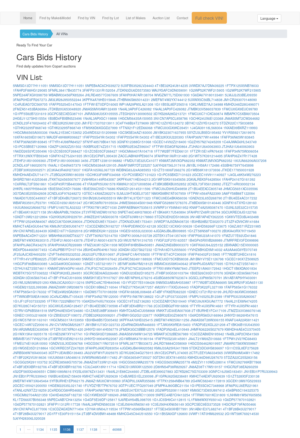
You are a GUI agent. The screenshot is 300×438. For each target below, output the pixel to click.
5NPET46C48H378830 (135, 212)
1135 (53, 429)
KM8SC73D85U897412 (207, 390)
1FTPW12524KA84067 (30, 221)
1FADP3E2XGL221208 (208, 324)
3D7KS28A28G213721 (170, 113)
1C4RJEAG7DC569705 (30, 104)
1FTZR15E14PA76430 (206, 151)
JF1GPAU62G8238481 (171, 376)
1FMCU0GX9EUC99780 (240, 109)
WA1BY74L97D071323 (134, 198)
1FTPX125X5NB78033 (242, 85)
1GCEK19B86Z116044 (101, 287)
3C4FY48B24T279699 (132, 123)
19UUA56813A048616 (64, 357)
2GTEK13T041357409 (169, 235)
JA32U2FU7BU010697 (98, 254)
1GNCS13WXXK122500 (135, 366)
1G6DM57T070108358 (100, 291)
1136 (67, 429)
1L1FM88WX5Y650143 (204, 399)
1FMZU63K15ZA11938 (100, 245)
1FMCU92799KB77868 (244, 362)
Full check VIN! (209, 18)
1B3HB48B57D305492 (101, 320)
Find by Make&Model (55, 17)
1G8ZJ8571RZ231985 (244, 226)
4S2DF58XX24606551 (29, 371)
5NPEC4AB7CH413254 (172, 395)
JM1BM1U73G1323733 (102, 324)
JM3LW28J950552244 (64, 99)
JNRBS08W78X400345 (30, 352)
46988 (117, 429)
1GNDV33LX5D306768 (66, 343)
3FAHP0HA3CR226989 (65, 245)
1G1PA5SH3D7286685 (101, 334)
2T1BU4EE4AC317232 (240, 198)
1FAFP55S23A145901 (170, 338)
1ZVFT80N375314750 (101, 235)
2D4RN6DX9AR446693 (138, 324)
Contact (182, 17)
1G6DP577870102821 (239, 399)
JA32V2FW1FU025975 (101, 352)
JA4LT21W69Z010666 (204, 338)
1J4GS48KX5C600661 (65, 263)
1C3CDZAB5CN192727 (102, 226)
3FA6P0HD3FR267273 (30, 99)
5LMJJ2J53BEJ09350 (241, 95)
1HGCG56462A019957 (205, 343)
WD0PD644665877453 (30, 249)
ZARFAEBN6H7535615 (135, 207)
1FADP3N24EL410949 (172, 329)
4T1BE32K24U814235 (171, 85)
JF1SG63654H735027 (135, 357)
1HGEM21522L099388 (30, 287)
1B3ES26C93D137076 (206, 273)
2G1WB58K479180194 (136, 338)
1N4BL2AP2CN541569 (242, 334)
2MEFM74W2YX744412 (169, 99)
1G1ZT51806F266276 (168, 170)
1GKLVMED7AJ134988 (206, 104)
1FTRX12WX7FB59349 (30, 155)
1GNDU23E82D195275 (137, 273)
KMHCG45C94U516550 (135, 413)
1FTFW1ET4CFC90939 (168, 254)
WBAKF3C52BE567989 (171, 334)
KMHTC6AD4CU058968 (137, 310)
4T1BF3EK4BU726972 (65, 198)
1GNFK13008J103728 (135, 235)
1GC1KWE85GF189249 (101, 395)
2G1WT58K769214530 (242, 413)
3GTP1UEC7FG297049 (135, 385)
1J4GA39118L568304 (206, 127)
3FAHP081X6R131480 (171, 155)
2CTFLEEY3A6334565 (206, 352)
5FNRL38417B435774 (64, 90)
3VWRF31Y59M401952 (170, 207)
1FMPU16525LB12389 (205, 296)
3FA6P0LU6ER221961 (242, 385)
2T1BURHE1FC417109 (208, 310)
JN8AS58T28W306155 (207, 320)
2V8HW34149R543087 (99, 179)
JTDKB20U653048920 (64, 109)
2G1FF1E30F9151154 (64, 413)
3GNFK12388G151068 (134, 141)
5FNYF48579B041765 (99, 141)
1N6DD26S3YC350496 (30, 151)
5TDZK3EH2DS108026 (171, 216)
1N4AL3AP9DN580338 (98, 404)
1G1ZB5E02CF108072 (65, 315)
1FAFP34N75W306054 (241, 151)
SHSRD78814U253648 (30, 179)
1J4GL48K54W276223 (244, 174)
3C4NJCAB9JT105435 (66, 296)
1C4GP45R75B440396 (65, 184)
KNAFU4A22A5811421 (242, 320)
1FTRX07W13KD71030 (99, 207)
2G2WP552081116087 (172, 390)
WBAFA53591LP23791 (30, 202)
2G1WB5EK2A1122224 (100, 230)
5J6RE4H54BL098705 (134, 399)
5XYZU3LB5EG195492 (204, 132)
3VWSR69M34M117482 (242, 352)
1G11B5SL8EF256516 (171, 104)
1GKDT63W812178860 (136, 216)
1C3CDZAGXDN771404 (66, 409)
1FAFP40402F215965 (203, 254)
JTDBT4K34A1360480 (64, 259)
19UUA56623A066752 (29, 207)
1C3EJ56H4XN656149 (133, 404)
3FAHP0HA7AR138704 (136, 95)
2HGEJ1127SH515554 (30, 118)
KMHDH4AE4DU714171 (31, 174)
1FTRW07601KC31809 (208, 395)
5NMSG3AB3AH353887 (173, 282)
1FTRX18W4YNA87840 (170, 268)
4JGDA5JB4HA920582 (136, 348)
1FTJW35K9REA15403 (173, 324)
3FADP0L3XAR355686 (138, 380)
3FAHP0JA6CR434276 (30, 245)
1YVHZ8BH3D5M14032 (204, 249)
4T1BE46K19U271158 (29, 212)
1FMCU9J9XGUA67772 (205, 301)
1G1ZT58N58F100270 (204, 230)
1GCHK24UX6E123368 (206, 118)
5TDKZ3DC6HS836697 (206, 348)
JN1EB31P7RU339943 (261, 371)
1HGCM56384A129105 (99, 165)
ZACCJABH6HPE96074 (135, 155)
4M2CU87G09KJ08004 (65, 221)
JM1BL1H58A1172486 (203, 165)
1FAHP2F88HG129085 (30, 90)
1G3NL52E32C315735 (241, 207)
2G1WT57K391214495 (205, 155)
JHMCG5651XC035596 (240, 188)
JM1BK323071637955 (169, 132)
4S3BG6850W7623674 (170, 277)
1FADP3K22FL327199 (206, 287)
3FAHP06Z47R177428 (240, 155)
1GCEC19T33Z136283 (133, 301)
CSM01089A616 (59, 371)
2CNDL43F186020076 (29, 165)
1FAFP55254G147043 (65, 104)
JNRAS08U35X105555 (101, 113)
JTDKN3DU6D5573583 (133, 90)
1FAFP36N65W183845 (237, 137)
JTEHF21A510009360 (29, 160)
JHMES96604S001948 (136, 202)
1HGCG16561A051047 (65, 202)
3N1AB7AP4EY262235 (207, 216)
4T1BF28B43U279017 (239, 409)
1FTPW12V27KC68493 (239, 338)
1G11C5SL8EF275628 (242, 348)
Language (268, 18)
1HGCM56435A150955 (135, 118)
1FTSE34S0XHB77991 (171, 409)
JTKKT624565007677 (64, 179)
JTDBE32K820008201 (99, 315)
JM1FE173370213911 (98, 123)
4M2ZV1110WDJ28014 (208, 362)
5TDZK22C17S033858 (236, 123)
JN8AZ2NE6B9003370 (172, 245)
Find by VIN (86, 17)
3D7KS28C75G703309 (191, 371)
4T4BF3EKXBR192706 (30, 366)
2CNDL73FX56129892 (204, 184)
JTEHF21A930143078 (66, 240)
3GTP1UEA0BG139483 (65, 352)
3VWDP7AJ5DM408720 (171, 221)
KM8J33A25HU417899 (171, 348)
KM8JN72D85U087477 (67, 226)
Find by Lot (110, 17)
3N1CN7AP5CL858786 (171, 118)
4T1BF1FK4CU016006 (65, 277)
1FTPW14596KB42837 (136, 409)
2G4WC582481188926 (135, 259)
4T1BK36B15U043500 (243, 324)
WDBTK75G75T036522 (30, 273)
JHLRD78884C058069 (170, 343)
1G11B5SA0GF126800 (171, 413)
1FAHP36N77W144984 (202, 137)
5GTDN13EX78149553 (170, 357)
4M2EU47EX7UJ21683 (137, 390)
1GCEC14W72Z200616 (30, 324)
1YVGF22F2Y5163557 (170, 240)
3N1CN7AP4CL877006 (30, 409)
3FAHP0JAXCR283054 (102, 348)
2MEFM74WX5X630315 (31, 240)
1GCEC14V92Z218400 (169, 141)
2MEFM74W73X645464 (31, 380)
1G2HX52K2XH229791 (66, 216)
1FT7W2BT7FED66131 (171, 151)
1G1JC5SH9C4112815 (169, 399)
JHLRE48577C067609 (101, 95)
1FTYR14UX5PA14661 (206, 305)
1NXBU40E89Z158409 (64, 376)
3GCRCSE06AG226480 (101, 273)
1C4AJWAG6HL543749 (239, 141)
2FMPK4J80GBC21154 (171, 385)
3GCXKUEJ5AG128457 (65, 305)
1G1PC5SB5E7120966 (30, 146)
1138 (93, 429)
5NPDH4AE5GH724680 (65, 310)
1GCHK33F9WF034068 (102, 174)
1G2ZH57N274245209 (204, 141)
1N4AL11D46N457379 (64, 165)
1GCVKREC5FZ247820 (66, 348)
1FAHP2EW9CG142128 (138, 226)
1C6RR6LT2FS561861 (30, 184)
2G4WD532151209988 (100, 132)
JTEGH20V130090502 (135, 113)
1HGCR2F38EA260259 (240, 366)
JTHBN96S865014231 (133, 99)
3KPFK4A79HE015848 (99, 99)
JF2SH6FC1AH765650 (133, 254)
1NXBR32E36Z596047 (134, 146)
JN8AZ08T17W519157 (205, 366)
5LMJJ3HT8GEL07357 (133, 193)
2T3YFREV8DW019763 (99, 212)
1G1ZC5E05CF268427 (65, 151)
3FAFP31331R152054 (98, 90)
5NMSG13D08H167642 (99, 259)
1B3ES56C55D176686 (64, 188)
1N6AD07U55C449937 (30, 198)
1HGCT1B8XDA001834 (239, 268)
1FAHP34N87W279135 (102, 390)
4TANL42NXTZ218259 (30, 390)
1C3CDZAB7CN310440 (169, 301)
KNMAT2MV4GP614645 (65, 268)
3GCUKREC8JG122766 (239, 212)
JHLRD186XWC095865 (239, 291)
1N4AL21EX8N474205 (240, 301)
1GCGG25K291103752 (30, 362)
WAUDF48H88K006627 (63, 137)
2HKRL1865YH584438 (30, 188)
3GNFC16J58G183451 (226, 371)
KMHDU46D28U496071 (241, 104)
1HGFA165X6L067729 (98, 170)
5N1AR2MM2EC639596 (31, 329)
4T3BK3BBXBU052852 (169, 184)
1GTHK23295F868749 (29, 127)
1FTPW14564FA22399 (204, 193)
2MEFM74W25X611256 (171, 320)
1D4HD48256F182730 (65, 395)
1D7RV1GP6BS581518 (30, 310)
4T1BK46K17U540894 (169, 212)
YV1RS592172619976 (238, 132)
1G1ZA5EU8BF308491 (101, 310)
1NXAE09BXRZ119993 (240, 127)
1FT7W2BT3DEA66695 (209, 282)
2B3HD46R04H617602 (100, 249)
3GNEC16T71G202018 (65, 230)
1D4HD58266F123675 (210, 226)
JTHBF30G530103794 (172, 273)
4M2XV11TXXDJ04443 (171, 287)
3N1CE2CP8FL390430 (100, 155)
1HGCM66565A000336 (30, 132)
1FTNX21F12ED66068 (136, 127)
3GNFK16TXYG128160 (239, 202)
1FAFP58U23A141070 (204, 235)
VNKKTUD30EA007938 (173, 310)
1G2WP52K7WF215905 (206, 90)
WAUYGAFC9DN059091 (170, 90)
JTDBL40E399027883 (156, 371)
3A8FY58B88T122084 (238, 193)
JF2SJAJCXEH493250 (29, 254)
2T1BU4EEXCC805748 (205, 188)
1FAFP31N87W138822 (136, 296)
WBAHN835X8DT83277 (66, 235)
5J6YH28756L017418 (169, 165)
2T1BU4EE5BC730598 (101, 305)
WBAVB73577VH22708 (30, 338)
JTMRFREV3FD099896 (241, 240)
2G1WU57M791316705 (135, 240)
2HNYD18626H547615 (241, 315)
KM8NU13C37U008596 (133, 184)
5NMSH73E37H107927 (100, 277)
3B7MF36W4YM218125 (135, 263)
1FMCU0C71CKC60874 (205, 113)
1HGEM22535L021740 (65, 385)
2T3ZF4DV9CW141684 (242, 221)
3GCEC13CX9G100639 (174, 226)
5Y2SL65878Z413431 (88, 371)
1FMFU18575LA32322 (64, 207)
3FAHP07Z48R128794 (203, 212)
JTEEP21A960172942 (204, 268)
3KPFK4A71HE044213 (133, 179)
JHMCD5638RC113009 (137, 395)
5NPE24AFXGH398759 (30, 95)
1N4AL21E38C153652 (65, 132)
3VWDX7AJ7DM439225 (206, 85)
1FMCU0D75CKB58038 (170, 259)
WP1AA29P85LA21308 (136, 104)
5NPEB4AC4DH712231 (30, 235)
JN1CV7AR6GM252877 (66, 324)
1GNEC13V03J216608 (30, 315)
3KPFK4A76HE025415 (136, 320)
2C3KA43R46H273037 (64, 170)
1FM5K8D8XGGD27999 (100, 127)
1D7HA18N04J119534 (101, 409)
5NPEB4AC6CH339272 (102, 85)
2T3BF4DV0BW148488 (99, 413)
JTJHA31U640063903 (204, 146)
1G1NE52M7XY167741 (65, 334)
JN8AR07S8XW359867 (240, 343)
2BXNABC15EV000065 (241, 245)
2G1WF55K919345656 (168, 179)
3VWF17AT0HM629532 (206, 413)
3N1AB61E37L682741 (205, 409)
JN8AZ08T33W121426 (100, 362)
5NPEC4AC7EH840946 (102, 282)
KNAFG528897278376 (170, 202)
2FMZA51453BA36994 (30, 109)
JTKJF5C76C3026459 (100, 268)
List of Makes (136, 17)
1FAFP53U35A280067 (239, 296)
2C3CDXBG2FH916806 (171, 305)
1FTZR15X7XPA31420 (66, 329)
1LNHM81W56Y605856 (244, 395)
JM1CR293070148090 (240, 99)
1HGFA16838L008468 (134, 291)
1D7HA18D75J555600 (169, 249)
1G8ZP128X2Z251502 (64, 146)
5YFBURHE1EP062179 (66, 380)
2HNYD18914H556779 (101, 329)
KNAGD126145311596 (133, 188)
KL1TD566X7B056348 (29, 399)
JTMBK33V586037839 (204, 109)
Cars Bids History (35, 34)
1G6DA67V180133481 (207, 95)
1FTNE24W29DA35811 (64, 291)
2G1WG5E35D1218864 (30, 348)
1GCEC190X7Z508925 (242, 259)
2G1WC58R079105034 (100, 202)
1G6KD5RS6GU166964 (205, 315)
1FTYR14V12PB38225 (30, 259)
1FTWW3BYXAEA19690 (31, 296)
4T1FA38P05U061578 (99, 184)
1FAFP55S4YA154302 (98, 137)
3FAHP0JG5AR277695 (206, 263)
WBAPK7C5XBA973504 (241, 113)
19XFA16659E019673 (29, 137)
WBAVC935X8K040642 (171, 263)
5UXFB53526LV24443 (137, 85)
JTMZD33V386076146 (244, 310)
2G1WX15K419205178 (30, 334)
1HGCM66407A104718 (135, 151)
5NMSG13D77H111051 (30, 85)
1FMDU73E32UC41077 (140, 160)
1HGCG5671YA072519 (101, 343)
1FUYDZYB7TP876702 (100, 385)
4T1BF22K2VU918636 (29, 357)
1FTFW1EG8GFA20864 (169, 146)
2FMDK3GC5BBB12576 (137, 329)
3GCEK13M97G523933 (243, 380)
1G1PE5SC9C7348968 (207, 385)
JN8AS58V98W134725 (136, 334)
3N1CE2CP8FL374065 (171, 352)
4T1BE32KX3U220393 (167, 137)
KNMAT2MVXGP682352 (177, 160)
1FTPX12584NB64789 (173, 380)
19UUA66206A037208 (249, 160)
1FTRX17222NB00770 (63, 301)
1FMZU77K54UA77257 (136, 287)
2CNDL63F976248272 (64, 193)
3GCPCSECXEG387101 (65, 113)
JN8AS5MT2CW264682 (242, 118)
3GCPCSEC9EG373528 (203, 404)
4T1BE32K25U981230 (64, 123)
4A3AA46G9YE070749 (240, 249)
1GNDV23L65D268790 (205, 198)
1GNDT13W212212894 (30, 216)
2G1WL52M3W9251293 (31, 282)
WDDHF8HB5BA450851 (136, 245)
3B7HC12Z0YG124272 (167, 123)
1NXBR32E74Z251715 (99, 146)
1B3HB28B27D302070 (207, 221)
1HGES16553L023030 (136, 230)
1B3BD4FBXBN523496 (65, 118)
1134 (40, 429)
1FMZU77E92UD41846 (238, 235)
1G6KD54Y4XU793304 (98, 301)
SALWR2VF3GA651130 (245, 282)
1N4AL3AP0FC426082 (135, 109)
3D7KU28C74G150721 (30, 305)
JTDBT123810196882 (105, 160)
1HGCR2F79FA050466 (238, 404)
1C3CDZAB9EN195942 (206, 334)
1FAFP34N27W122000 (101, 296)
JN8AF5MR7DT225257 (134, 165)
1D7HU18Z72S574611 (241, 263)
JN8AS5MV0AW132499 (99, 109)
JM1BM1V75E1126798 (206, 259)
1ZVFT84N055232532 (63, 254)
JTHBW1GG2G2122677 (134, 315)
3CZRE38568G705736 (65, 362)
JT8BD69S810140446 (204, 202)
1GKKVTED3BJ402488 (242, 216)
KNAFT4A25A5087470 (206, 207)
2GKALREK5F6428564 (204, 179)
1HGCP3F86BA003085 (30, 263)
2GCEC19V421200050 (30, 385)
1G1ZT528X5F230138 (242, 376)
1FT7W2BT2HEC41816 (238, 254)
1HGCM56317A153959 (66, 320)
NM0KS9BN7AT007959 (168, 193)
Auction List (161, 17)
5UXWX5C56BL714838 (205, 99)
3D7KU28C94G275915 (136, 352)
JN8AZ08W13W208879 (65, 287)
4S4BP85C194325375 (242, 390)
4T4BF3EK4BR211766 (136, 305)
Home (27, 17)
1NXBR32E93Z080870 (170, 315)
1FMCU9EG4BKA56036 (169, 198)
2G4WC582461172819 (208, 380)
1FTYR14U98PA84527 (65, 141)
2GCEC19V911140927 (209, 174)
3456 (84, 160)
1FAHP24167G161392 (238, 179)
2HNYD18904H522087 (101, 338)
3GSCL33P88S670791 (205, 277)
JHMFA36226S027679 (207, 329)
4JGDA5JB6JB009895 (170, 230)
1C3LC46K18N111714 (99, 366)
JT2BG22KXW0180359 (67, 174)
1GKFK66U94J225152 (206, 245)
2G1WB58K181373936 (203, 170)
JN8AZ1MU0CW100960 (103, 380)
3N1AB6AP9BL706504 (64, 212)
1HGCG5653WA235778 (136, 362)
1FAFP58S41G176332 (240, 287)
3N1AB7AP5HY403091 (240, 277)
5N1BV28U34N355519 (99, 198)
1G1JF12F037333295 (170, 296)
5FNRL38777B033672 (135, 343)
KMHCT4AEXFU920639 (100, 376)
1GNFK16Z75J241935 (65, 155)
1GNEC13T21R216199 (204, 291)
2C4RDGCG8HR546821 (66, 390)
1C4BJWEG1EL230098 (136, 376)
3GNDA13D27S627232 (135, 249)
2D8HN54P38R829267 (171, 366)
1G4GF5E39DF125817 (100, 399)
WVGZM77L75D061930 (172, 95)
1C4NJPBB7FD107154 (65, 249)
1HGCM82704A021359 (30, 395)
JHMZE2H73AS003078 (101, 216)
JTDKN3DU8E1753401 (100, 221)
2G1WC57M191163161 (30, 320)
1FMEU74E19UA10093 (30, 343)
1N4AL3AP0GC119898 (100, 118)
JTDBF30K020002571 (29, 170)
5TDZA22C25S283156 (241, 357)
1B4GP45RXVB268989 (205, 240)
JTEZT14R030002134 (238, 184)
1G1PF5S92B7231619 (29, 113)
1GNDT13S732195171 (99, 263)
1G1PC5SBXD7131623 (138, 174)
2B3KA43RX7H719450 (239, 230)
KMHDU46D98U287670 (205, 357)
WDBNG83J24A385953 (133, 170)
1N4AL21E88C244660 (122, 371)
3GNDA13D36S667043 (241, 273)
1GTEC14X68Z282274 (99, 193)
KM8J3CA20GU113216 (67, 282)
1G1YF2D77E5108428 (138, 282)
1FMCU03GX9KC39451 (171, 127)
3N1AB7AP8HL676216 (135, 277)
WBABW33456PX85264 (66, 95)
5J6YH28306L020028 (29, 418)
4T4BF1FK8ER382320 (169, 291)
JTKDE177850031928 (237, 170)
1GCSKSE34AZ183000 (135, 132)
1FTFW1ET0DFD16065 (100, 104)
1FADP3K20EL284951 (65, 273)
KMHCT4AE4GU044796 (31, 226)
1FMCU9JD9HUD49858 (169, 188)
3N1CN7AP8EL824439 (30, 230)
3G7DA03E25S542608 (29, 193)
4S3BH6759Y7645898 (237, 165)
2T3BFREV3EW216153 (65, 338)
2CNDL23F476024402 (29, 123)
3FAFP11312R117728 (63, 404)
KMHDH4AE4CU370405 (242, 329)
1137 (80, 429)
